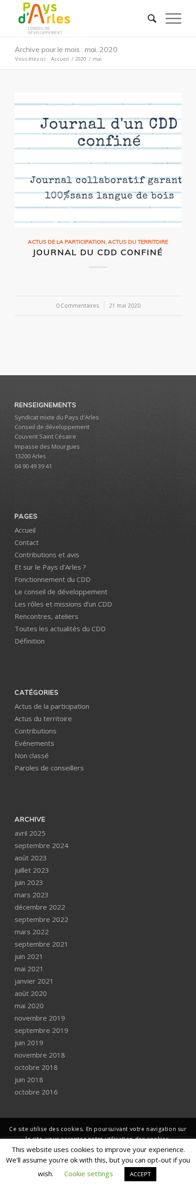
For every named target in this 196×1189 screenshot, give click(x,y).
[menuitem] (147, 18)
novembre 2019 (40, 1017)
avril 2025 (30, 833)
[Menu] (168, 18)
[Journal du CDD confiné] (98, 160)
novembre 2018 (40, 1054)
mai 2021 (29, 968)
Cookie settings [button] (88, 1173)
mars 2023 (32, 894)
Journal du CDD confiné (98, 252)
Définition (30, 640)
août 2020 (31, 993)
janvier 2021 (34, 980)
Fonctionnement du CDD (53, 579)
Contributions (36, 730)
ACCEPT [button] (140, 1174)
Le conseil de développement (61, 591)
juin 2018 (29, 1079)
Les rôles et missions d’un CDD (63, 603)
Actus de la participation (66, 241)
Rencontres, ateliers (46, 616)
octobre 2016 (36, 1091)
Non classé (32, 755)
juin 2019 (29, 1042)
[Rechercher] (147, 18)
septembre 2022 (41, 919)
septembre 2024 (41, 845)
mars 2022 (32, 931)
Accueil (25, 529)
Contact (27, 542)
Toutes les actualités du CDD (60, 628)
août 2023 (31, 857)
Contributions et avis (47, 554)
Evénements (34, 743)
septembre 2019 (41, 1030)
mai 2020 (29, 1005)
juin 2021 (29, 956)
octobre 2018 (36, 1067)
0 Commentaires (77, 305)
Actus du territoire (138, 241)
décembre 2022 (40, 906)
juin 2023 (29, 882)
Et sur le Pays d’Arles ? (50, 566)
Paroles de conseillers (49, 767)
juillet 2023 (32, 870)
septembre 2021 (41, 943)
